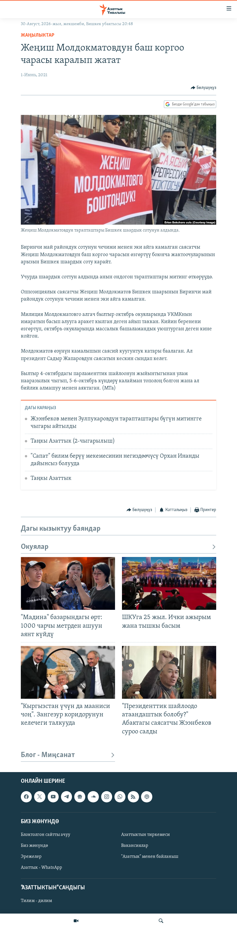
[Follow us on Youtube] (53, 796)
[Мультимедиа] (76, 921)
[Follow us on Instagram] (106, 796)
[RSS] (133, 796)
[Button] (203, 88)
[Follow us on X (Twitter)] (39, 796)
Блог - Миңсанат (48, 755)
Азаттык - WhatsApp (41, 867)
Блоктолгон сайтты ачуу (45, 834)
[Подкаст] (146, 796)
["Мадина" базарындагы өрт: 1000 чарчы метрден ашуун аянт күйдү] (68, 583)
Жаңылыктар (37, 35)
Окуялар (35, 547)
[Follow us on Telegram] (66, 796)
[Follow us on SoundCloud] (93, 796)
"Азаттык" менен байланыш (149, 856)
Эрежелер (31, 856)
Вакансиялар (134, 845)
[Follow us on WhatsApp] (119, 796)
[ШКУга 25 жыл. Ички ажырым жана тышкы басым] (169, 583)
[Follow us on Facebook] (26, 796)
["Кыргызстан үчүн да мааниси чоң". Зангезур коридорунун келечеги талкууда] (68, 672)
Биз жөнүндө (34, 845)
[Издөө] (161, 921)
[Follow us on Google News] (79, 796)
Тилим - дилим (36, 901)
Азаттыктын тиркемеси (145, 834)
